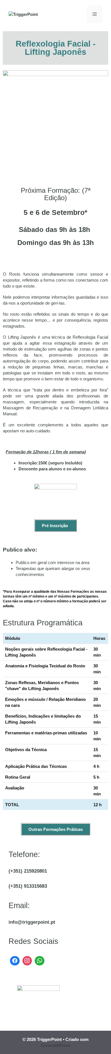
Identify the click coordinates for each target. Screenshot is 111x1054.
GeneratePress (55, 1045)
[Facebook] (15, 960)
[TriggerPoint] (23, 14)
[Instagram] (27, 960)
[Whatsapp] (39, 960)
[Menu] (94, 14)
